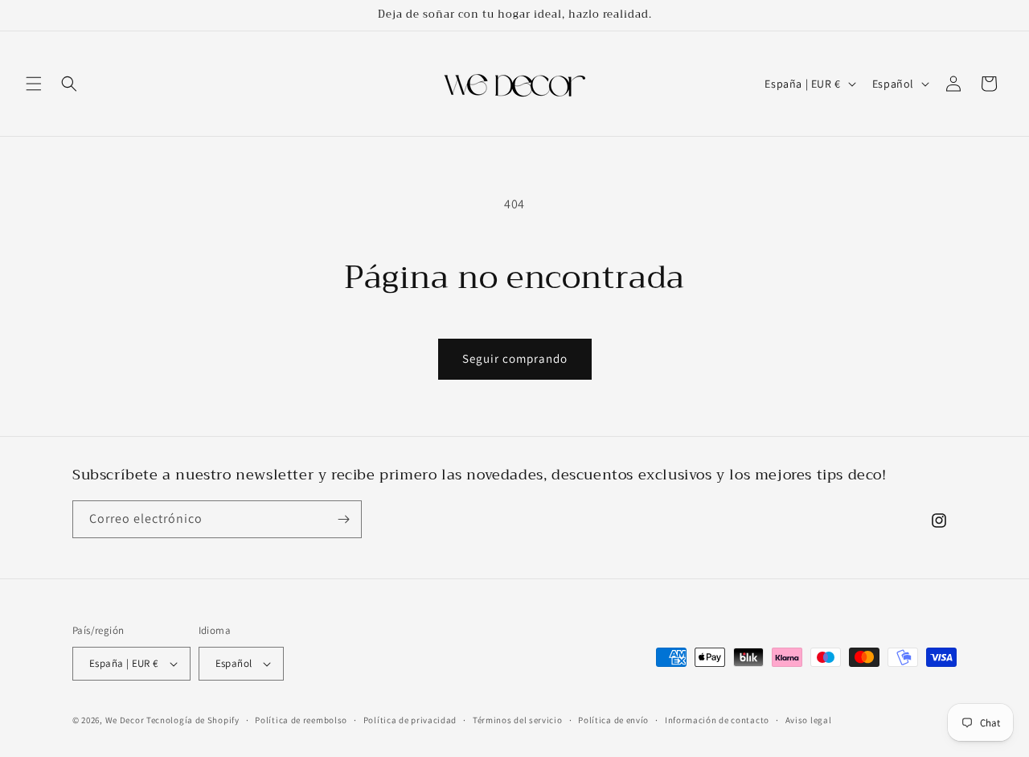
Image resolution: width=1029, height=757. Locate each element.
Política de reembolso (301, 720)
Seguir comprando (515, 358)
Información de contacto (717, 720)
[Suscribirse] (343, 519)
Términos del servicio (518, 720)
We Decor (125, 720)
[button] (33, 83)
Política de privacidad (410, 720)
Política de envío (613, 720)
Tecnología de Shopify (193, 720)
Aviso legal (808, 720)
